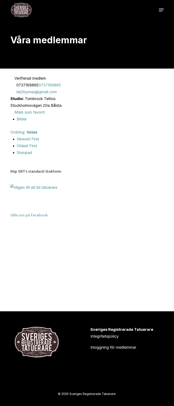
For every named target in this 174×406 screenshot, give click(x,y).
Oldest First (27, 146)
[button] (161, 10)
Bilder (22, 119)
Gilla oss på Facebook (29, 215)
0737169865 (50, 85)
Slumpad (24, 152)
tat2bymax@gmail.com (36, 92)
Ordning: (23, 132)
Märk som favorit (29, 112)
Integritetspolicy (104, 336)
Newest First (28, 139)
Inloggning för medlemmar (113, 347)
